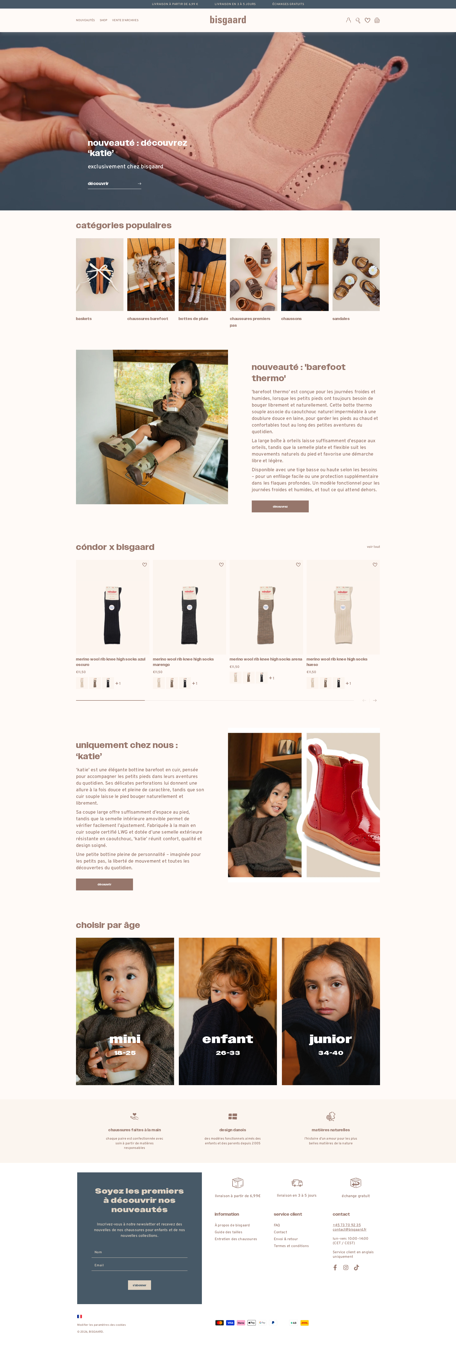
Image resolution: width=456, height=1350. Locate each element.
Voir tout (373, 547)
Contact (280, 1232)
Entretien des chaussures (236, 1239)
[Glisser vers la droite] (375, 700)
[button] (358, 20)
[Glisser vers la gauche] (364, 700)
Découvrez (280, 506)
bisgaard (96, 1332)
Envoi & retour (286, 1239)
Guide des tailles (228, 1232)
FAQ (277, 1225)
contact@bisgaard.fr (349, 1230)
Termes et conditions (291, 1246)
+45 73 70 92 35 (347, 1225)
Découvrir (104, 884)
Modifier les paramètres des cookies (101, 1325)
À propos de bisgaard (232, 1225)
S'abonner (139, 1285)
